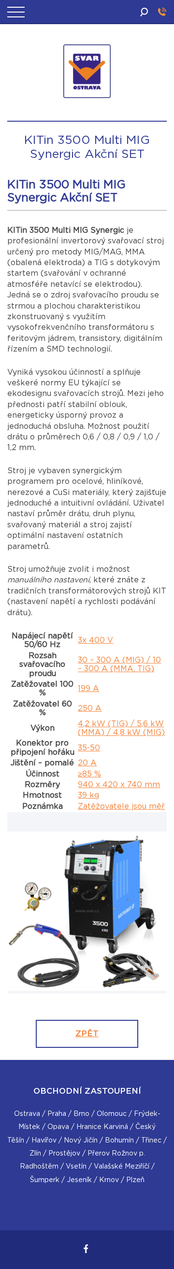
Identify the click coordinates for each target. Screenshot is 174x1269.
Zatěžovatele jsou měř (121, 806)
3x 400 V (95, 640)
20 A (87, 763)
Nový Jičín (81, 1140)
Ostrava (27, 1114)
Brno (81, 1114)
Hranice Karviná (102, 1127)
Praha (56, 1114)
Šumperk (44, 1180)
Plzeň (135, 1180)
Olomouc (112, 1114)
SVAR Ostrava (88, 117)
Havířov (44, 1140)
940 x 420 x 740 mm (119, 785)
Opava (58, 1127)
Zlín (35, 1153)
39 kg (88, 795)
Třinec (151, 1140)
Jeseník (79, 1180)
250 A (90, 708)
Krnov (109, 1180)
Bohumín (119, 1140)
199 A (88, 688)
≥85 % (89, 774)
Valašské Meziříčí (121, 1166)
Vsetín (76, 1166)
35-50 (89, 748)
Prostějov (64, 1153)
